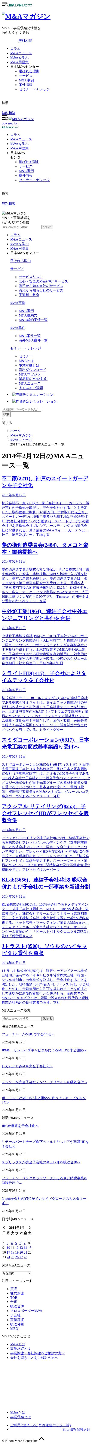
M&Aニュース (21, 53)
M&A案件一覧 (30, 336)
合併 (13, 1302)
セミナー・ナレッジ (34, 89)
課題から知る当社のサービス (41, 286)
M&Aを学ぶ (19, 57)
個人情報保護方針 (76, 1429)
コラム (15, 48)
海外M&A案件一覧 (33, 340)
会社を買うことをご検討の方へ (34, 1358)
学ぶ (19, 144)
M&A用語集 (19, 62)
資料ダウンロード (32, 370)
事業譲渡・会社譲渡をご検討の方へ (37, 1353)
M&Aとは (26, 361)
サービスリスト (31, 277)
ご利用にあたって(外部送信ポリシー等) (40, 1425)
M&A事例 (26, 80)
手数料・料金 (29, 295)
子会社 (15, 1315)
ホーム (15, 431)
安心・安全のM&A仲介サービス (43, 281)
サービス (26, 76)
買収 (13, 1289)
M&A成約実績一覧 (33, 320)
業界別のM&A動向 (33, 379)
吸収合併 (17, 1306)
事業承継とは (29, 365)
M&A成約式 (28, 315)
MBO (14, 1328)
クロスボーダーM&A (26, 1311)
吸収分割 (17, 1324)
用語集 (19, 148)
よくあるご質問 (31, 388)
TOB (13, 1297)
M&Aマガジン (30, 374)
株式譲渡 (17, 1293)
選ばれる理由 (29, 71)
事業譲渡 (17, 1320)
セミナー (26, 356)
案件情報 (26, 85)
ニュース (21, 139)
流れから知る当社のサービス (41, 290)
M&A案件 (17, 328)
